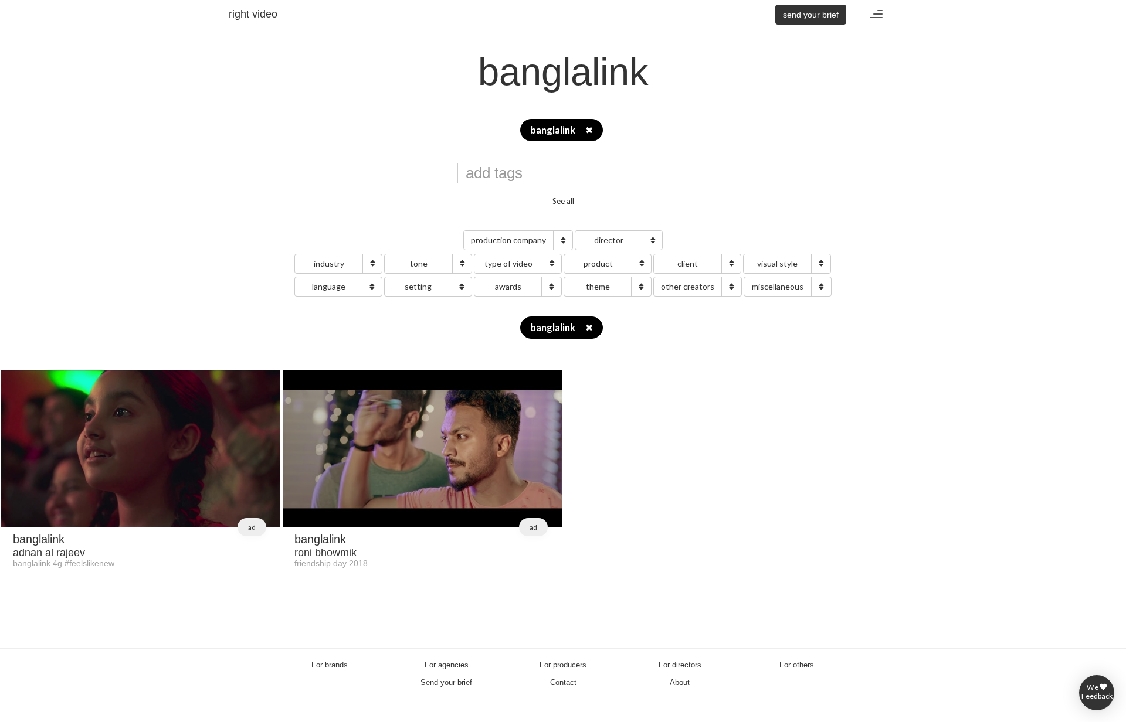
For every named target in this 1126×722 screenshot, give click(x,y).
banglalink (561, 130)
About (680, 682)
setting (418, 286)
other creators (687, 286)
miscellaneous (777, 286)
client (687, 263)
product (598, 263)
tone (419, 263)
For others (796, 664)
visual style (777, 263)
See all (563, 201)
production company (508, 240)
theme (598, 286)
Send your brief (446, 682)
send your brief (811, 14)
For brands (329, 664)
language (328, 286)
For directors (680, 664)
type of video (508, 263)
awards (508, 286)
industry (329, 263)
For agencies (447, 664)
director (608, 240)
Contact (563, 682)
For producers (563, 664)
